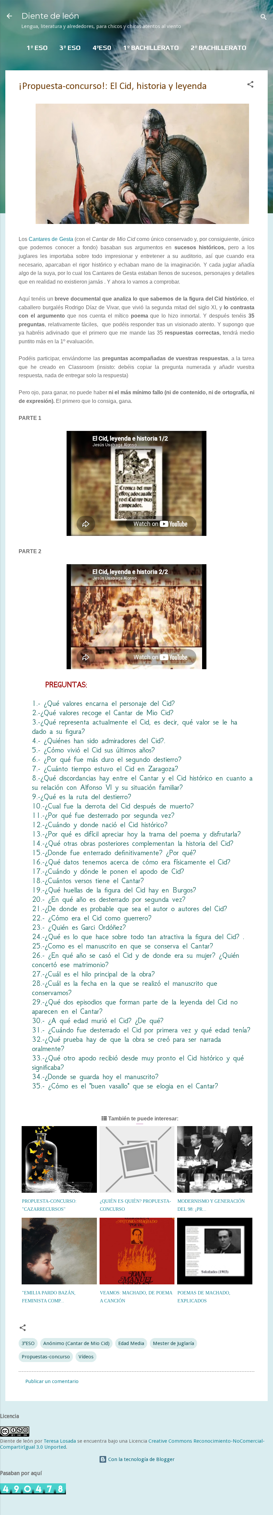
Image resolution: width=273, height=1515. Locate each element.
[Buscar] (264, 18)
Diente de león (50, 16)
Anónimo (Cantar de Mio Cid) (76, 1343)
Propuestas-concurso (46, 1357)
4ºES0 (102, 47)
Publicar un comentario (52, 1381)
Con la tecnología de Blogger (140, 1459)
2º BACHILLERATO (218, 47)
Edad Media (131, 1343)
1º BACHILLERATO (151, 47)
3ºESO (28, 1343)
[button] (250, 85)
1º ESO (37, 47)
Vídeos (86, 1357)
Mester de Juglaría (173, 1343)
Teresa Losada (60, 1441)
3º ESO (70, 47)
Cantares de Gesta (50, 239)
